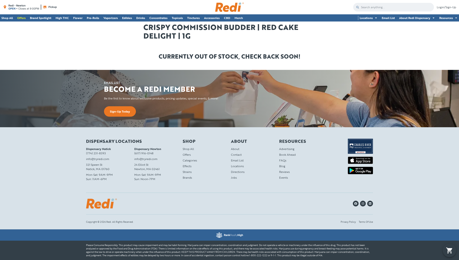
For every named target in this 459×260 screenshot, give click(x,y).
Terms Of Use (366, 222)
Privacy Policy (348, 222)
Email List (388, 18)
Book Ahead (287, 154)
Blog (282, 166)
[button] (30, 7)
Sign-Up (451, 7)
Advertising (286, 149)
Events (283, 177)
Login (440, 7)
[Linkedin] (370, 203)
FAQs (282, 160)
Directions (238, 172)
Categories (190, 160)
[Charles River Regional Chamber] (360, 146)
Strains (187, 172)
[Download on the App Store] (360, 160)
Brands (187, 177)
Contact (236, 154)
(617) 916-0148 (143, 153)
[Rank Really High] (229, 235)
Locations (366, 18)
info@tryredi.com (97, 159)
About (235, 149)
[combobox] (396, 7)
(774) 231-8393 (96, 153)
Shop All (188, 149)
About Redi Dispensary (414, 18)
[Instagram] (363, 203)
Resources (446, 18)
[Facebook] (356, 203)
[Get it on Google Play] (360, 170)
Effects (187, 166)
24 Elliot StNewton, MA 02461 (147, 167)
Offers (187, 154)
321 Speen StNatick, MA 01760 (97, 167)
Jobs (234, 177)
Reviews (284, 172)
